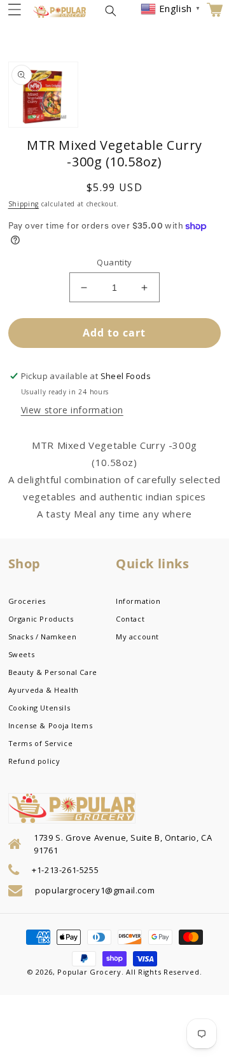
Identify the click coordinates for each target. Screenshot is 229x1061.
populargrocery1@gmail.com (95, 890)
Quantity (114, 262)
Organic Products (41, 619)
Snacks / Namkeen (42, 636)
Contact (130, 619)
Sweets (21, 654)
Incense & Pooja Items (50, 725)
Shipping (23, 203)
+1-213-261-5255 (65, 870)
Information (138, 601)
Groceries (27, 601)
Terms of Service (40, 743)
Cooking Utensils (39, 707)
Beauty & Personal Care (52, 672)
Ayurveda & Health (43, 690)
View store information (72, 410)
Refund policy (34, 761)
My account (137, 636)
